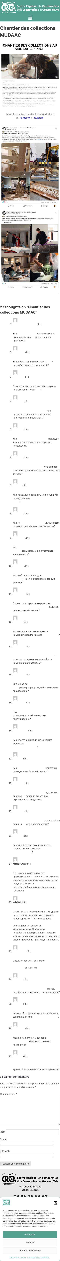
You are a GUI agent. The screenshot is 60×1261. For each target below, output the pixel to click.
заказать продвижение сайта (30, 988)
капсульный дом (27, 333)
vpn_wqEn (19, 352)
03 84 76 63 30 (30, 1196)
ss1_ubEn (18, 565)
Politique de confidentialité (38, 1257)
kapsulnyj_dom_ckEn (25, 324)
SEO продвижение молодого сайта (33, 655)
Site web (5, 1150)
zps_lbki (17, 485)
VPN (49, 361)
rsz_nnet (18, 835)
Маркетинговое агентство (28, 410)
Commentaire (8, 1094)
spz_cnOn (18, 811)
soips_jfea (19, 537)
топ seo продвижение (45, 1016)
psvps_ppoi (19, 951)
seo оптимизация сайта (31, 767)
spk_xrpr (18, 622)
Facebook (25, 117)
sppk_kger (19, 702)
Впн (38, 389)
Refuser (30, 1242)
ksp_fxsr (18, 1056)
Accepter (30, 1234)
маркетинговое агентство (33, 438)
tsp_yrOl (17, 1003)
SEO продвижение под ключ (34, 711)
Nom (2, 1131)
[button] (55, 1202)
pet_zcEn (18, 513)
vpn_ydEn (18, 376)
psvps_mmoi (20, 730)
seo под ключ (51, 634)
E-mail (3, 1139)
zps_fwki (18, 979)
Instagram (38, 117)
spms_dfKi (19, 646)
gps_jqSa (18, 457)
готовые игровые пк (46, 883)
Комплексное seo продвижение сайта (34, 1065)
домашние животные (32, 522)
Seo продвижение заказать (28, 820)
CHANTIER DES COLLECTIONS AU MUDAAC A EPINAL (30, 47)
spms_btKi (19, 593)
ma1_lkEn (18, 429)
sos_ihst (17, 758)
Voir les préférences (30, 1250)
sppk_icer (18, 783)
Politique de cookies (17, 1257)
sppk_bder (19, 674)
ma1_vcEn (18, 401)
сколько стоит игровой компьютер (33, 922)
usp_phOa (18, 1028)
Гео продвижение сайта (26, 466)
